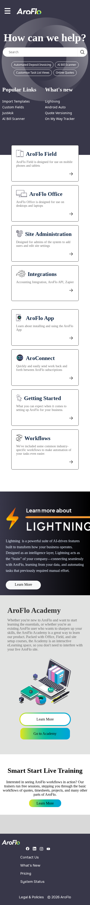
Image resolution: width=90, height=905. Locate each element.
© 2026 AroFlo (59, 897)
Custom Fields (13, 107)
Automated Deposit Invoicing (32, 65)
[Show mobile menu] (7, 11)
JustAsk (7, 113)
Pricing (25, 873)
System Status (32, 881)
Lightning (52, 101)
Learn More (23, 584)
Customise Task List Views (32, 73)
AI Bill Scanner (66, 65)
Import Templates (16, 101)
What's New (30, 865)
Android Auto (55, 107)
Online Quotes (65, 73)
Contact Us (29, 857)
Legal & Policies (31, 897)
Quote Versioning (58, 113)
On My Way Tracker (60, 118)
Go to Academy (45, 734)
